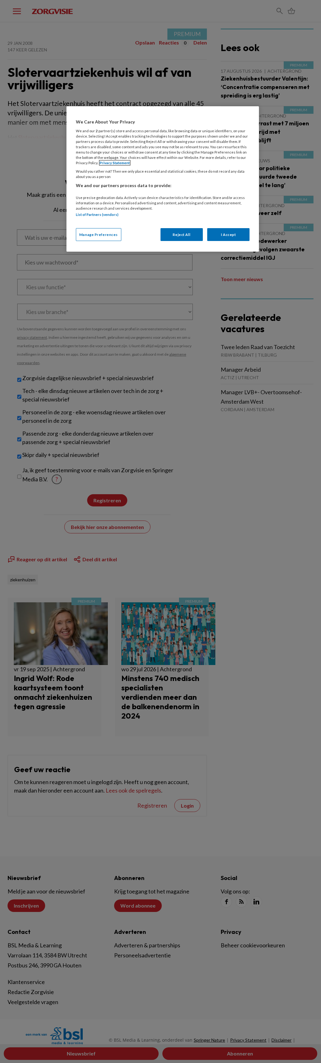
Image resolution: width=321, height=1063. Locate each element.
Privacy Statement (115, 163)
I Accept (228, 235)
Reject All (181, 235)
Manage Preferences (98, 235)
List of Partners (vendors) (97, 214)
